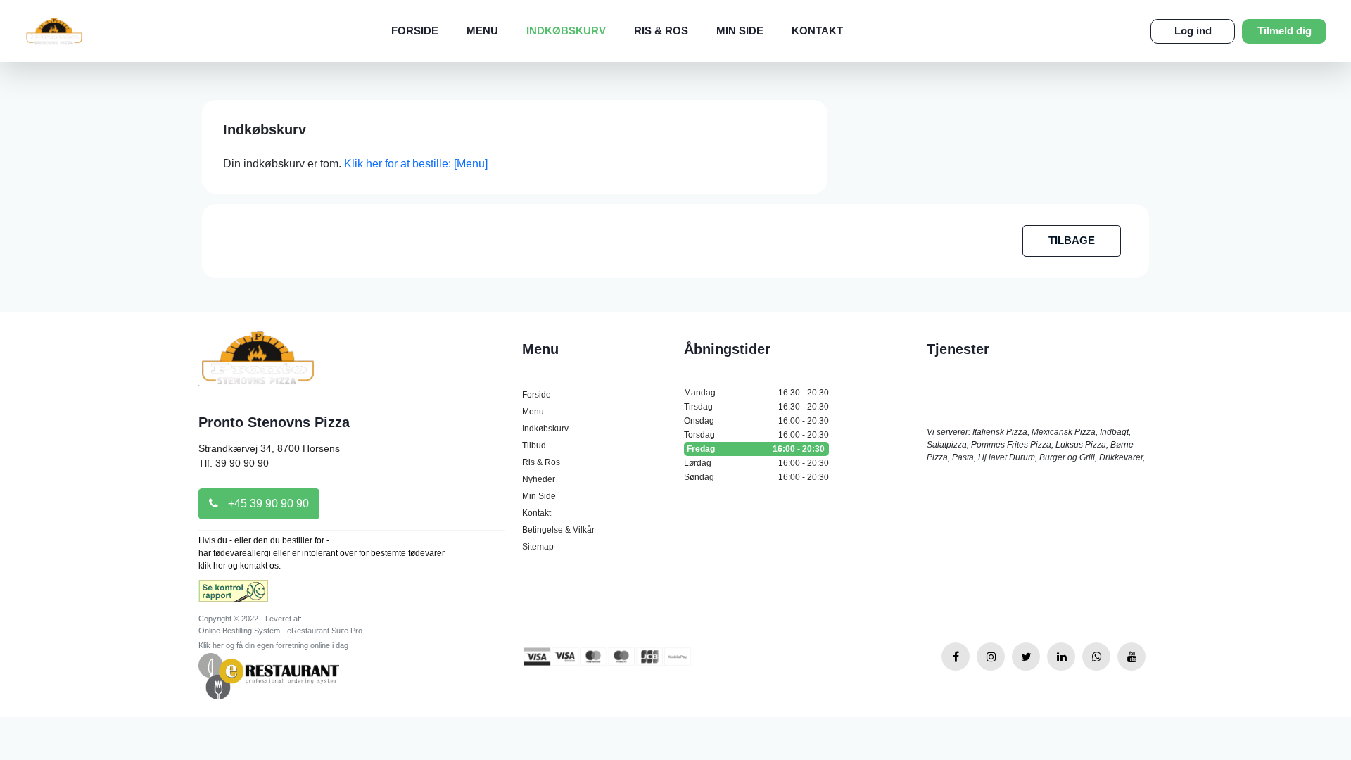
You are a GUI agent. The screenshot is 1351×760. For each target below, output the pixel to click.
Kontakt (817, 31)
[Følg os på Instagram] (991, 656)
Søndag (756, 477)
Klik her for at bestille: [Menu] (416, 164)
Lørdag (756, 463)
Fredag (756, 449)
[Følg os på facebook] (955, 656)
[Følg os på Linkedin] (1061, 656)
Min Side (739, 31)
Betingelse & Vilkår (558, 530)
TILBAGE (1071, 240)
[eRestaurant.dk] (268, 675)
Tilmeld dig (1284, 31)
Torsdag (756, 435)
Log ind (1193, 31)
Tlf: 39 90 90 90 (233, 463)
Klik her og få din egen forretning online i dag (273, 645)
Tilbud (534, 445)
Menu (482, 31)
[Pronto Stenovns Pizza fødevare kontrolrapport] (233, 596)
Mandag (756, 393)
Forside (414, 31)
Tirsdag (756, 407)
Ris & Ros (661, 31)
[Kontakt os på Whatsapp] (1096, 656)
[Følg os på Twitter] (1026, 656)
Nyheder (538, 479)
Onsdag (756, 421)
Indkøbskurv (566, 31)
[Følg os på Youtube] (1131, 656)
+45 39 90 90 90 (267, 503)
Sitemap (538, 547)
